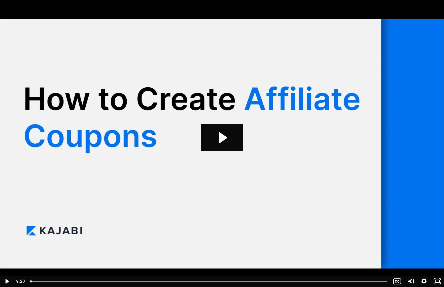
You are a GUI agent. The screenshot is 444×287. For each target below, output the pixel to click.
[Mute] (410, 281)
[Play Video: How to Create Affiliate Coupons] (222, 137)
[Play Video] (6, 281)
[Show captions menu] (397, 281)
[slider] (209, 281)
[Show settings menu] (424, 281)
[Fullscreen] (437, 281)
